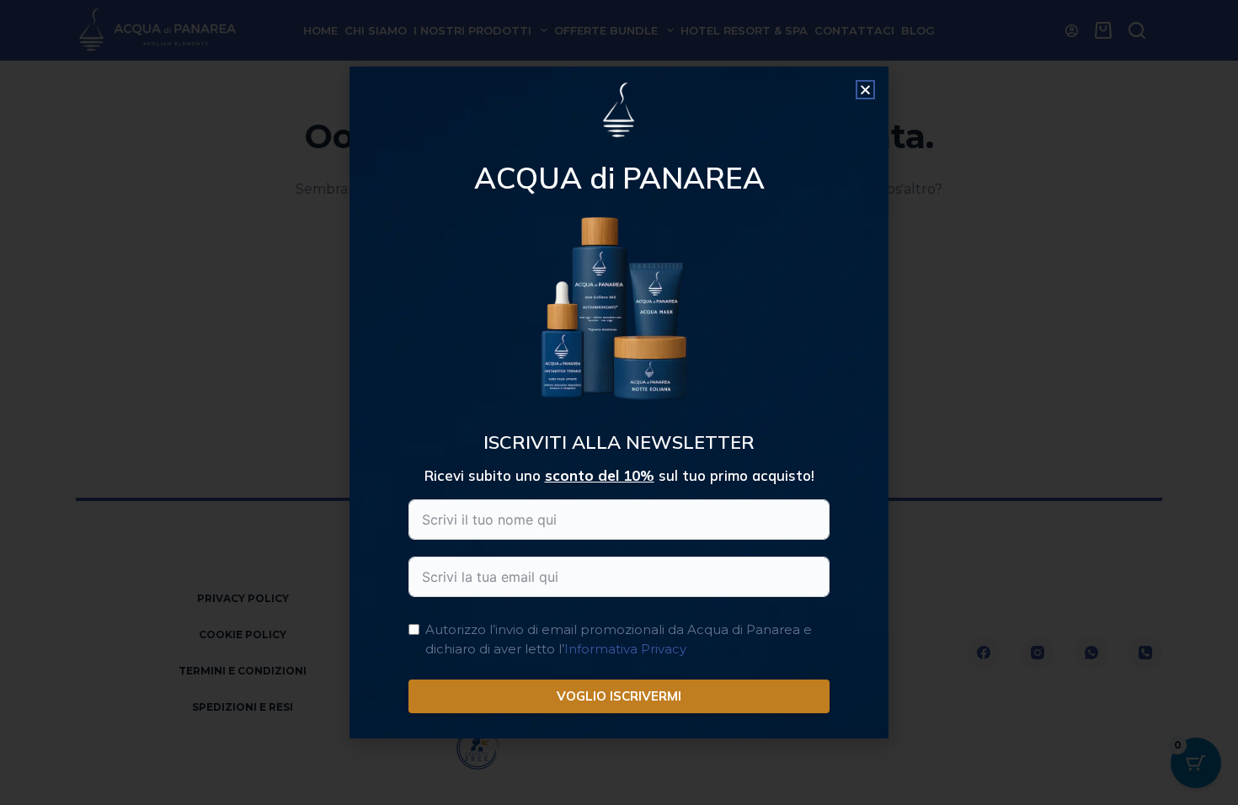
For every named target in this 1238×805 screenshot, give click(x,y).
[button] (865, 89)
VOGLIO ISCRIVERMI (619, 696)
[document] (619, 402)
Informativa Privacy (625, 649)
